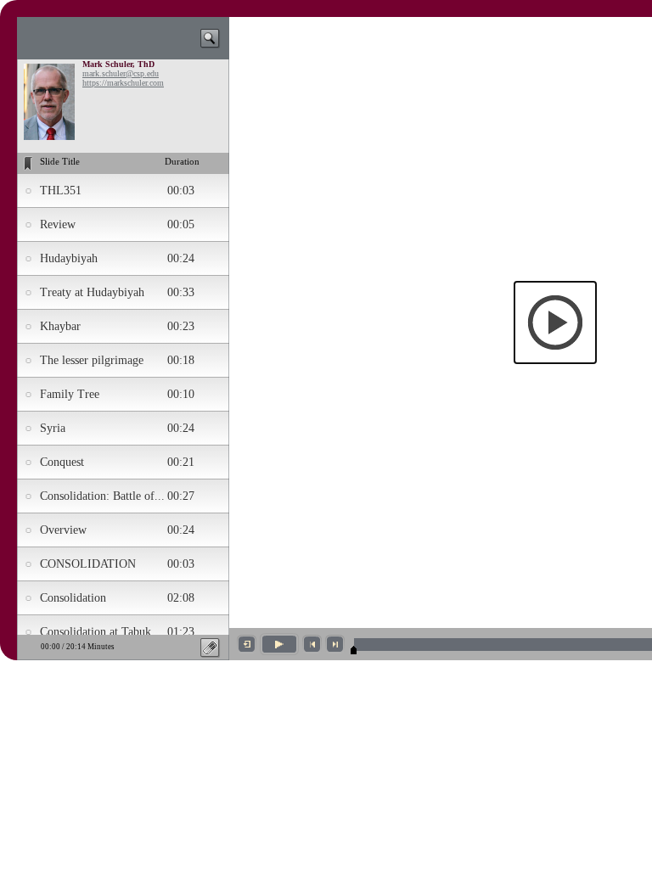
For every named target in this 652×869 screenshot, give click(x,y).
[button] (555, 322)
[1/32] (354, 650)
